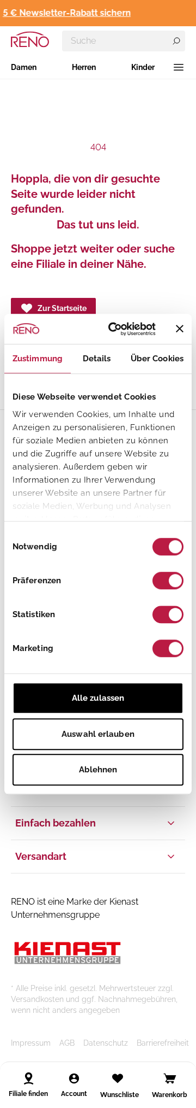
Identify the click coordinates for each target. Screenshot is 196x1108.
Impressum (31, 1043)
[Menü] (178, 67)
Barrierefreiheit (163, 1043)
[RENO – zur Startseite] (30, 39)
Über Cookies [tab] (157, 359)
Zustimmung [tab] (38, 359)
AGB (67, 1043)
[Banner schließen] (179, 329)
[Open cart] (170, 1078)
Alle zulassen (98, 698)
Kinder (143, 67)
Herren (84, 67)
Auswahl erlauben (98, 734)
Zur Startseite (62, 308)
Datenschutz (105, 1043)
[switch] (167, 580)
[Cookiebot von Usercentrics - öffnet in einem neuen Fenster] (115, 329)
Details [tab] (97, 359)
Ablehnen (98, 770)
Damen (23, 67)
